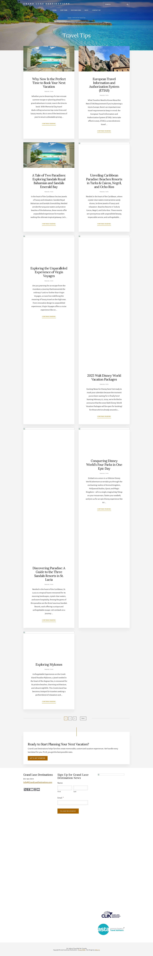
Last (74, 791)
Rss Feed (25, 789)
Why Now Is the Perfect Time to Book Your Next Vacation (49, 83)
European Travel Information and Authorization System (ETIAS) (104, 85)
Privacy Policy (81, 950)
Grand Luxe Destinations (46, 4)
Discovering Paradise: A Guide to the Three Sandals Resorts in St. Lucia (49, 574)
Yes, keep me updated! (68, 811)
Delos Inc (97, 950)
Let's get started (37, 758)
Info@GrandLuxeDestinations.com (37, 782)
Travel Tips (48, 91)
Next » (83, 718)
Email (38, 789)
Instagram (35, 789)
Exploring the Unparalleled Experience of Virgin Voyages (48, 272)
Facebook (28, 789)
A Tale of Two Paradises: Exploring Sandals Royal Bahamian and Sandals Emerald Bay (49, 181)
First (59, 791)
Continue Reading (49, 124)
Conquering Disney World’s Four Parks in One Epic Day (104, 464)
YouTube (31, 789)
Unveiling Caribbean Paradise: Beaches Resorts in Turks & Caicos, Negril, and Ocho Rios (104, 181)
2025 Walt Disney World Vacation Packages (104, 377)
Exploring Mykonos (49, 664)
